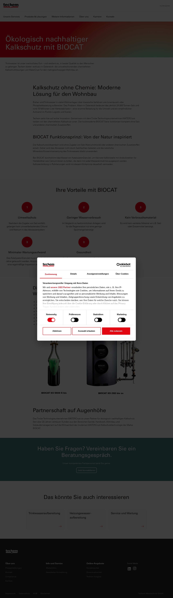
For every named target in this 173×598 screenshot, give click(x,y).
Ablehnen (56, 331)
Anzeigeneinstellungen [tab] (98, 274)
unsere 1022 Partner (61, 287)
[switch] (75, 320)
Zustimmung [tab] (51, 274)
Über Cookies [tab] (122, 274)
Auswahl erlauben (86, 331)
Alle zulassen (116, 331)
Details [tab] (73, 274)
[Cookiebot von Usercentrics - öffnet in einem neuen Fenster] (118, 265)
